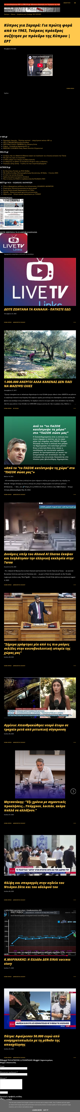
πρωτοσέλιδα (9, 230)
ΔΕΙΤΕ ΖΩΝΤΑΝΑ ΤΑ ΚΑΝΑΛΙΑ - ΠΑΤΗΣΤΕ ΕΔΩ (37, 309)
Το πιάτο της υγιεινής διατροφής (13, 175)
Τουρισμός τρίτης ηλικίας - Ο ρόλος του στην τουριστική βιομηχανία (24, 163)
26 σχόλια (16, 408)
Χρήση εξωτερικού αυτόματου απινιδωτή (16, 177)
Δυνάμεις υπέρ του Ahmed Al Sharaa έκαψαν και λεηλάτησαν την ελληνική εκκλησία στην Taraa (34, 156)
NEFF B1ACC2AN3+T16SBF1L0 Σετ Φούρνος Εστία (20, 144)
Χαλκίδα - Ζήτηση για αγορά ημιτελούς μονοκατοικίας (20, 192)
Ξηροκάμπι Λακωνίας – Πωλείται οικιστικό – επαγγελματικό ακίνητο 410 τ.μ (27, 140)
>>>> (74, 322)
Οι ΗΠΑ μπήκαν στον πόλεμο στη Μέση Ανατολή (19, 160)
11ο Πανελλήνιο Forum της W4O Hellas (16, 171)
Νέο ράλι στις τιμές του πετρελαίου (14, 158)
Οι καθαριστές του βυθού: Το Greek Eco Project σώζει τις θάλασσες (25, 161)
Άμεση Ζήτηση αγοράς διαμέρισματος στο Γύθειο (18, 190)
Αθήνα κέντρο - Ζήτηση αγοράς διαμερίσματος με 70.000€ (22, 194)
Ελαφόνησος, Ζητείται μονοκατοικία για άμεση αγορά (20, 188)
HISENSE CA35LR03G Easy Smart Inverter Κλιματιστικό (23, 148)
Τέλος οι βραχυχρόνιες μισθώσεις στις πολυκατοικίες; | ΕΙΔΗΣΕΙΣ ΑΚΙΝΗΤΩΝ (28, 186)
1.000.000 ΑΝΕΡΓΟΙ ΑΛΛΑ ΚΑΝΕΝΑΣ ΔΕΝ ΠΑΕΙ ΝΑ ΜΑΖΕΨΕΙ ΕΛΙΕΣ (38, 384)
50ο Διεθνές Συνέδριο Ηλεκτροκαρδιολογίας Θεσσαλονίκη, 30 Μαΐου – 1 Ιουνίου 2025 (30, 173)
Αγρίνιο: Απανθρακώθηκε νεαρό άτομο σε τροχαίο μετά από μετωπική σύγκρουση (36, 727)
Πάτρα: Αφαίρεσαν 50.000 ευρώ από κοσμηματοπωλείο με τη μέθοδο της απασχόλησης (32, 1040)
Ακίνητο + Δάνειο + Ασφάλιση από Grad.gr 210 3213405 (22, 14)
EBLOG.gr (8, 8)
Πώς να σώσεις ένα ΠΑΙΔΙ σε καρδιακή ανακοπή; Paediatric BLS (24, 179)
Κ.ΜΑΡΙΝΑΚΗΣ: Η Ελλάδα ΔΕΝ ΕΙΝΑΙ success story (37, 961)
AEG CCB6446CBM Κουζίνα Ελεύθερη (16, 142)
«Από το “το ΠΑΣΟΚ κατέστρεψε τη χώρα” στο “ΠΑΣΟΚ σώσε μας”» (39, 470)
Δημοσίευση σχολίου (19, 322)
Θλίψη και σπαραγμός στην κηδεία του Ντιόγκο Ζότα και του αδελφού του (34, 885)
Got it (45, 1110)
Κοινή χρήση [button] (70, 88)
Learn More (37, 1110)
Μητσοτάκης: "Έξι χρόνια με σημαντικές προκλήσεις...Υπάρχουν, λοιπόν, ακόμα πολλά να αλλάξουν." (35, 806)
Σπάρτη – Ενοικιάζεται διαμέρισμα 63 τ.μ (16, 146)
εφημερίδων (15, 230)
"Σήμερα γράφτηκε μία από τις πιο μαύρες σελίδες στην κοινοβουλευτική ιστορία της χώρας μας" (37, 648)
